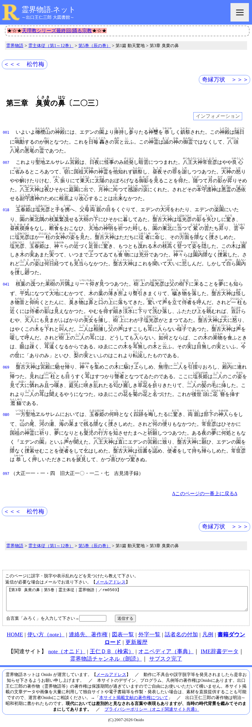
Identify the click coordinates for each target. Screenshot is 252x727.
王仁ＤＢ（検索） (112, 651)
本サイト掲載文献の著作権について (133, 697)
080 (6, 415)
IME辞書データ (219, 651)
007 (6, 162)
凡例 (207, 634)
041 (6, 284)
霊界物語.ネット (49, 10)
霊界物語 (14, 45)
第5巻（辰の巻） (94, 45)
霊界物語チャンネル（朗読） (106, 659)
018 (6, 210)
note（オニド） (66, 651)
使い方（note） (46, 634)
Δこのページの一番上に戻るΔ (204, 493)
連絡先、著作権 (88, 634)
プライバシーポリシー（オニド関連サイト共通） (151, 709)
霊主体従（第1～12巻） (50, 45)
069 (6, 367)
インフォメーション (218, 116)
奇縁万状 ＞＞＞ (225, 79)
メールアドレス (111, 581)
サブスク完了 (165, 659)
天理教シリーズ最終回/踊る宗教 (57, 30)
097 (6, 474)
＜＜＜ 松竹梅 (23, 64)
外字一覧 (149, 634)
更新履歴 (136, 642)
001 (6, 132)
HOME (15, 634)
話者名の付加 (181, 634)
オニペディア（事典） (166, 651)
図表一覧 (123, 634)
